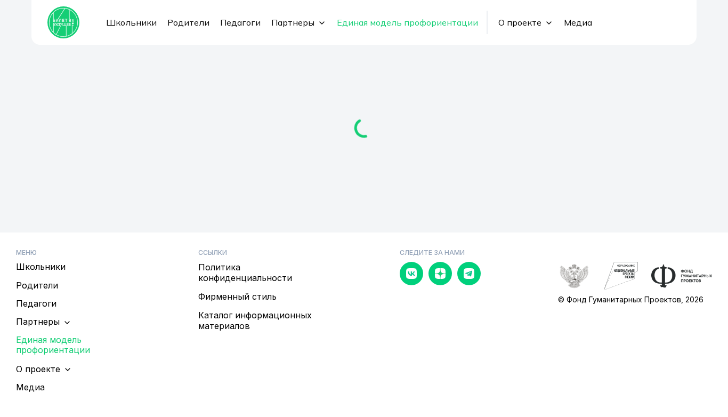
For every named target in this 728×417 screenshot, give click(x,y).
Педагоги (240, 22)
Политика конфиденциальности (245, 272)
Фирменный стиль (237, 296)
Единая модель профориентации (407, 22)
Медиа (578, 22)
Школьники (131, 22)
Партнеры (292, 22)
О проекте (519, 22)
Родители (188, 22)
